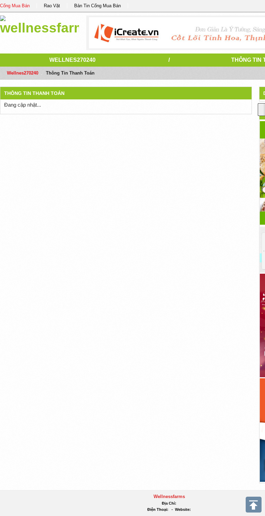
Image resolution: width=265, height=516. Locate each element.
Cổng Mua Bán (15, 5)
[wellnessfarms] (39, 24)
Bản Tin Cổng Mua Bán (97, 5)
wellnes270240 (72, 60)
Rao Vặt (52, 5)
